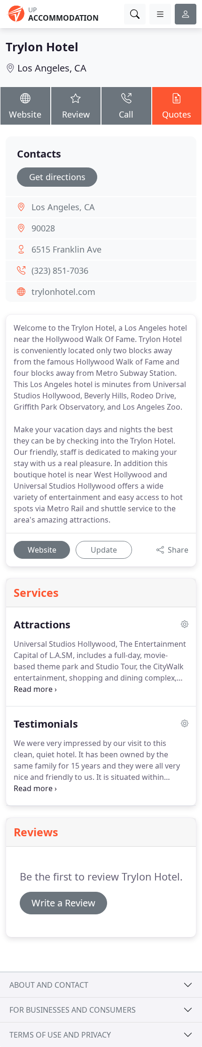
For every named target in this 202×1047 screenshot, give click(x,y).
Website (25, 114)
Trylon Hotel (42, 47)
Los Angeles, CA (51, 68)
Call (126, 114)
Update (104, 550)
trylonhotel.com (63, 291)
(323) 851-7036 (59, 270)
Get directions (57, 176)
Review (76, 114)
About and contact (48, 985)
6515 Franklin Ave (66, 249)
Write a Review (63, 902)
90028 (43, 228)
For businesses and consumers (72, 1010)
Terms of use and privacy (60, 1035)
